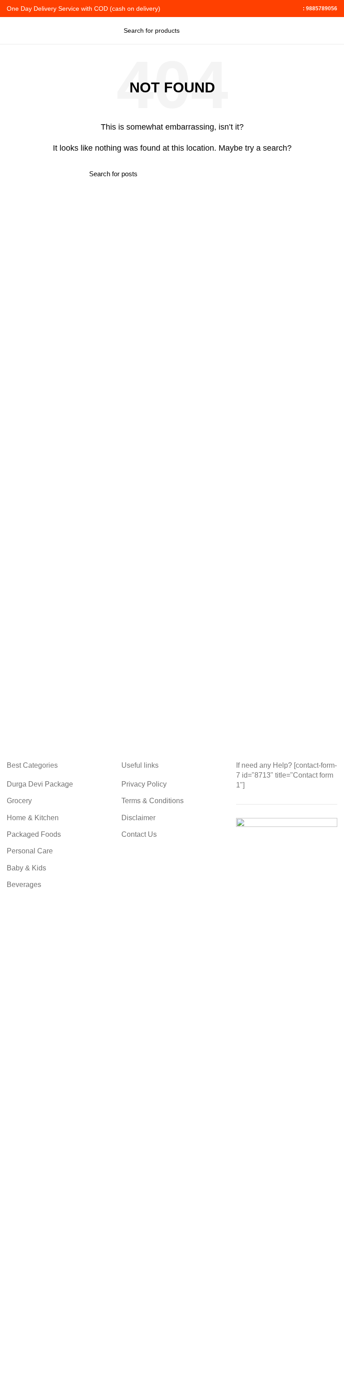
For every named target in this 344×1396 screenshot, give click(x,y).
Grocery (19, 801)
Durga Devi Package (40, 784)
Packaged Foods (34, 834)
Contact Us (139, 834)
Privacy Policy (144, 784)
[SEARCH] (215, 30)
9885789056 (321, 8)
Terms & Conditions (152, 801)
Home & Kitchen (33, 818)
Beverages (24, 884)
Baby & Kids (26, 868)
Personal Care (30, 851)
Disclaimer (138, 818)
